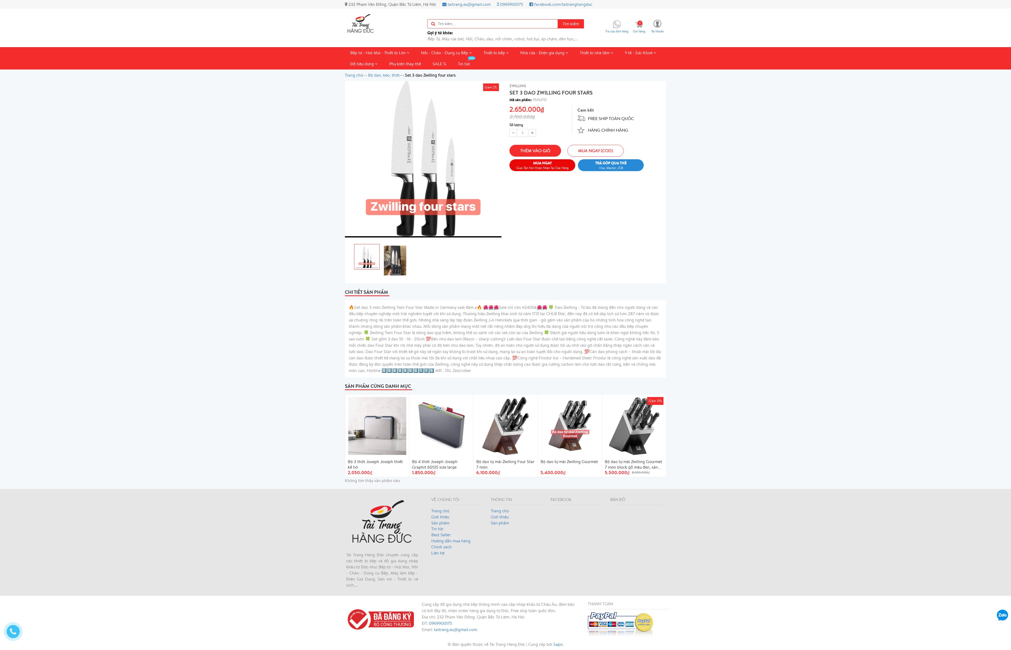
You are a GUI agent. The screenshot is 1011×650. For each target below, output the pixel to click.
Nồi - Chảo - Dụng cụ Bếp (445, 53)
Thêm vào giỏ (535, 150)
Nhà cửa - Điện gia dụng (543, 53)
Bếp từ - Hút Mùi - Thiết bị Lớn (378, 53)
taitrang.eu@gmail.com (469, 4)
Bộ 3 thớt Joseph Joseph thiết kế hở (375, 464)
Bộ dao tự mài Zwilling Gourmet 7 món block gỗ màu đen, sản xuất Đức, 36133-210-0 (633, 464)
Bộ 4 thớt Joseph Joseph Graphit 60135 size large (435, 464)
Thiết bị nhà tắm (595, 53)
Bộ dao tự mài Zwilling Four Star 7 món (505, 464)
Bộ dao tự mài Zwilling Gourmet (569, 461)
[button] (657, 25)
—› (386, 75)
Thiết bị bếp (494, 53)
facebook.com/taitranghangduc (562, 4)
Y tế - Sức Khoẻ (639, 53)
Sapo (558, 644)
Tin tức (464, 64)
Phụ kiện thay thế (405, 64)
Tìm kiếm (571, 24)
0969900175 (511, 4)
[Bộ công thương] (379, 619)
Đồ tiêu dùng (362, 64)
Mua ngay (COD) (595, 150)
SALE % (439, 64)
